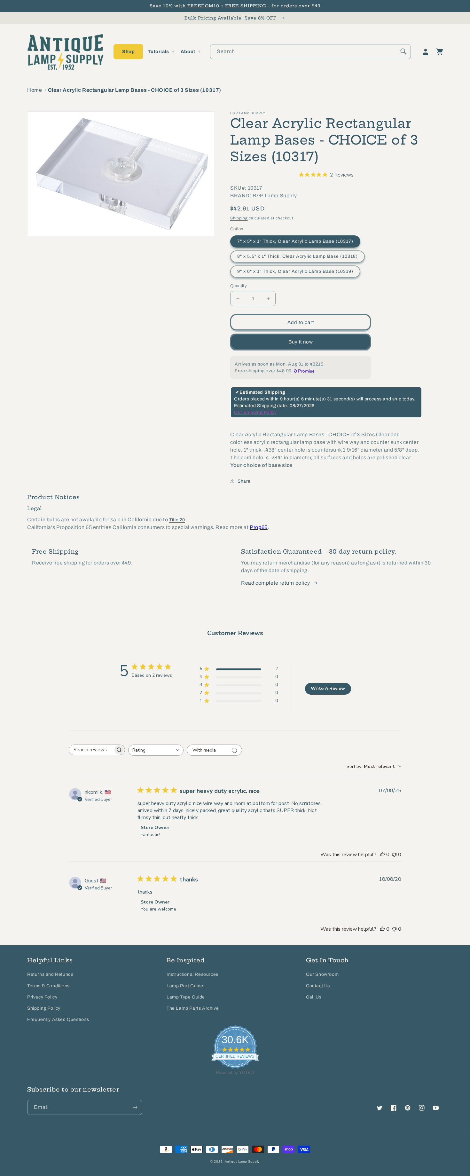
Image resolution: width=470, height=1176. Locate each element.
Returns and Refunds (50, 974)
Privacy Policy (42, 997)
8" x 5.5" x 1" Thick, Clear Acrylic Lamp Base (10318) (297, 256)
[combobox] (310, 51)
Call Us (313, 997)
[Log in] (426, 52)
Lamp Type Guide (186, 997)
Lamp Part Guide (185, 985)
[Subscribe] (135, 1107)
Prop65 (259, 527)
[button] (128, 51)
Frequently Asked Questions (58, 1019)
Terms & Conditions (48, 985)
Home (34, 90)
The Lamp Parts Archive (193, 1008)
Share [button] (244, 481)
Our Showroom (322, 974)
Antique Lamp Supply (242, 1161)
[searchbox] (91, 750)
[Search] (403, 51)
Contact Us (318, 985)
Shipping (239, 218)
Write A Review (328, 688)
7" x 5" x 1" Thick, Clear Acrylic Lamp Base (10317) (295, 241)
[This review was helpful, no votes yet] (382, 854)
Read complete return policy (275, 583)
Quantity (238, 286)
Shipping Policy (43, 1008)
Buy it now (300, 341)
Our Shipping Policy (255, 412)
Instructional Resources (192, 974)
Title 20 (177, 519)
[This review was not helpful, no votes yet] (394, 854)
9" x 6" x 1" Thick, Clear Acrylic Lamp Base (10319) (295, 271)
